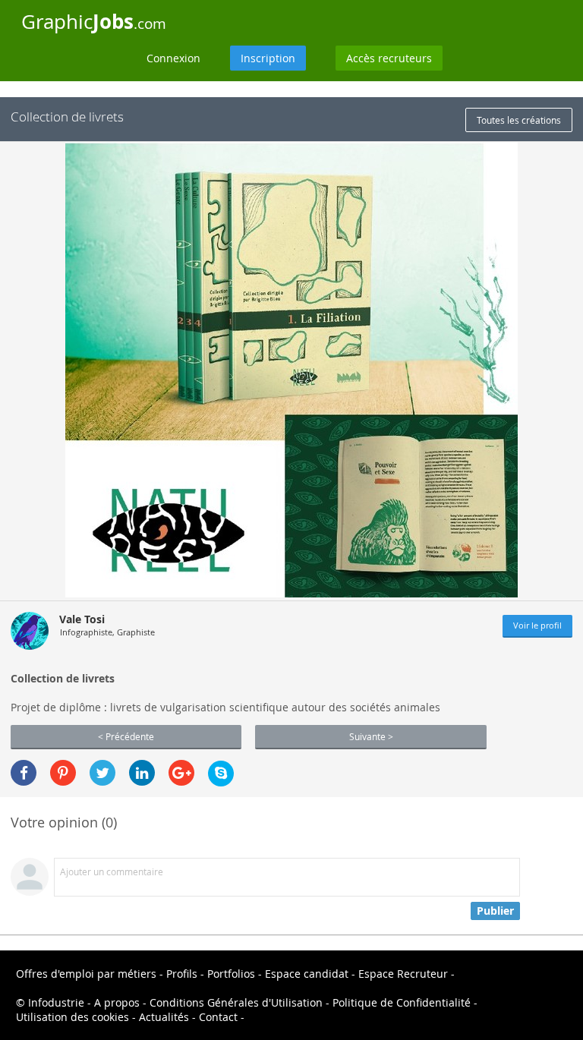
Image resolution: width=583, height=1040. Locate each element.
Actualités (164, 1017)
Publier (495, 910)
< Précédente (126, 736)
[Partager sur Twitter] (102, 773)
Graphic (93, 21)
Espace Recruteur (403, 973)
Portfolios (231, 973)
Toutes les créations (519, 120)
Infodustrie (56, 1002)
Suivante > (371, 736)
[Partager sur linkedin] (142, 773)
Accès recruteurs (389, 58)
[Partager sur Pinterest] (63, 773)
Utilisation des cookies (72, 1017)
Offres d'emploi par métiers (86, 973)
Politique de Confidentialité (401, 1002)
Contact (218, 1017)
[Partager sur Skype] (221, 773)
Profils (181, 973)
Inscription (268, 58)
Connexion (173, 58)
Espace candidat (306, 973)
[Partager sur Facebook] (23, 773)
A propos (117, 1002)
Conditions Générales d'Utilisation (236, 1002)
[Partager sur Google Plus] (181, 773)
